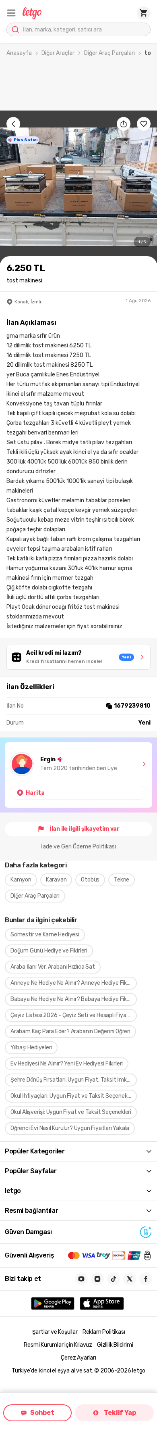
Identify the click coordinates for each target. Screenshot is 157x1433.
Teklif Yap (120, 1412)
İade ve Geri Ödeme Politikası (78, 846)
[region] (78, 187)
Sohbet (42, 1412)
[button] (11, 13)
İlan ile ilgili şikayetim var (85, 828)
